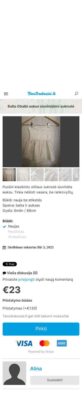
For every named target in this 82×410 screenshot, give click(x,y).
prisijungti (26, 279)
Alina (36, 368)
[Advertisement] (41, 46)
